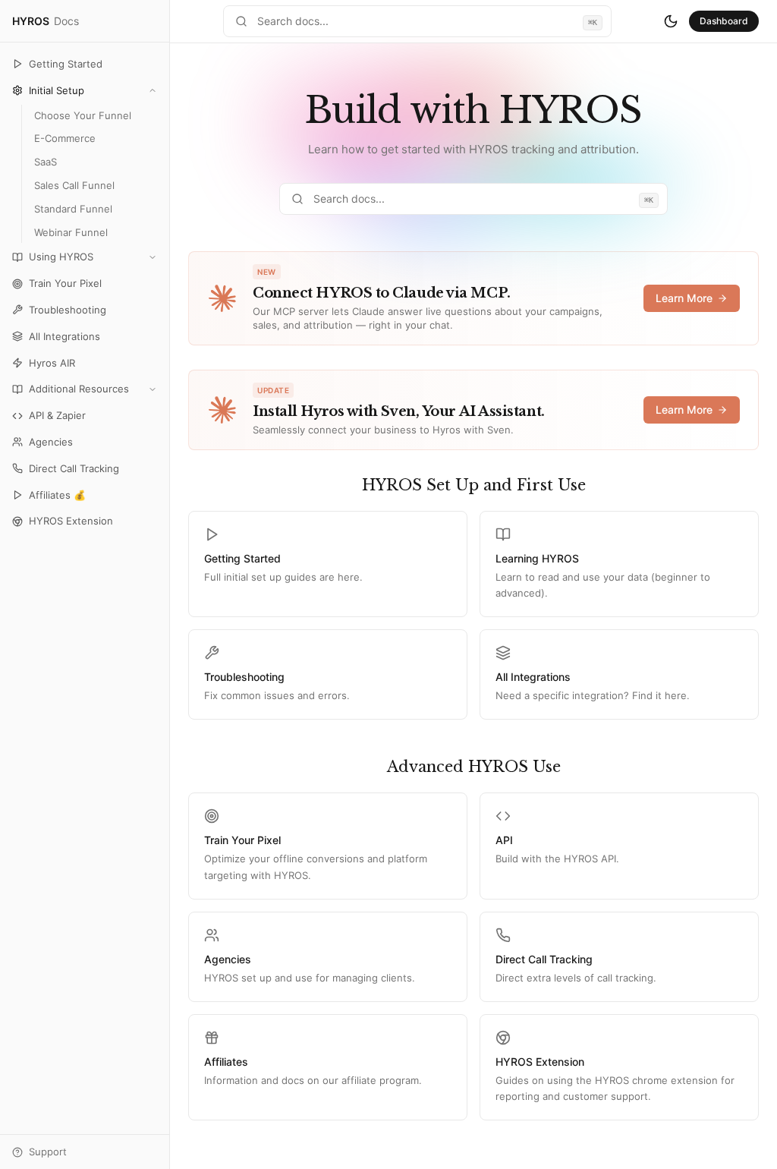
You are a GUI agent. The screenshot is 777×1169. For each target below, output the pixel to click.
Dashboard (724, 21)
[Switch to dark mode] (671, 21)
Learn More (684, 297)
